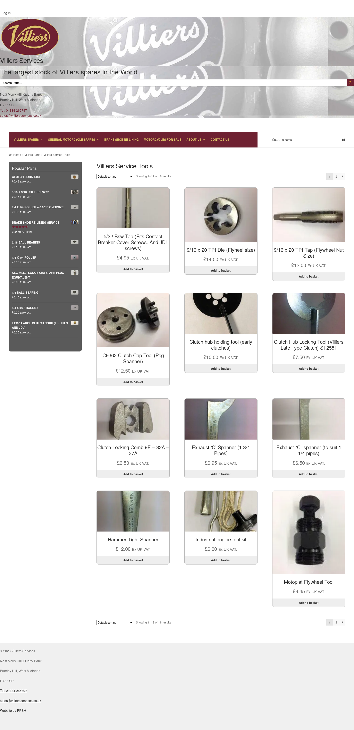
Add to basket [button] (133, 269)
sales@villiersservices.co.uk (20, 115)
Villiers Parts (32, 155)
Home (17, 155)
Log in (6, 12)
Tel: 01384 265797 (13, 110)
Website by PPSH (13, 710)
